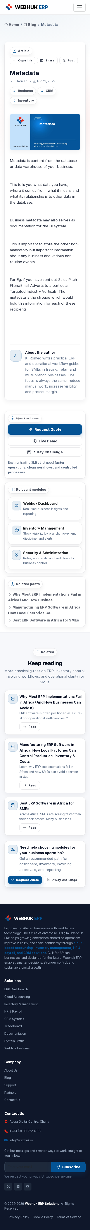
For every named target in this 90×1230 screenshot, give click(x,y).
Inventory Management (21, 1004)
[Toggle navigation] (79, 7)
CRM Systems (14, 1019)
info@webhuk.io (21, 1140)
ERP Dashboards (16, 989)
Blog (31, 24)
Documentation (15, 1033)
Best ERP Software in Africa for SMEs (45, 620)
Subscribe (71, 1167)
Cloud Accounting (17, 996)
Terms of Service (68, 1217)
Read (32, 727)
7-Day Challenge (48, 452)
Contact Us (12, 1100)
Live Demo (48, 441)
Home (13, 24)
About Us (10, 1070)
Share (49, 60)
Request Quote (48, 429)
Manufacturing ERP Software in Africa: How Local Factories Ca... (44, 610)
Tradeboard (13, 1026)
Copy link (25, 60)
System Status (14, 1041)
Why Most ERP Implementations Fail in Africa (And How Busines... (44, 597)
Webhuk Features (17, 1048)
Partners (10, 1092)
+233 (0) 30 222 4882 (25, 1131)
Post (71, 60)
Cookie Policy (43, 1217)
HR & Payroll (13, 1011)
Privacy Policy (19, 1217)
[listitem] (8, 1186)
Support (10, 1085)
